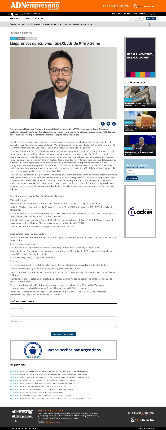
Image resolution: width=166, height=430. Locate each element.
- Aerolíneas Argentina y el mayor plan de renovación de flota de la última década (44, 383)
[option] (83, 24)
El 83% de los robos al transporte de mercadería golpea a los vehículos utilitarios (140, 128)
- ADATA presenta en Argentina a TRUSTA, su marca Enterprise (38, 386)
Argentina (21, 38)
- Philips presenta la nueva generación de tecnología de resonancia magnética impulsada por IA (49, 377)
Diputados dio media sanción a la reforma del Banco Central (138, 105)
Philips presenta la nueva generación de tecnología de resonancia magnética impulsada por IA (60, 24)
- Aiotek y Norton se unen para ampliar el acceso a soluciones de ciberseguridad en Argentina (48, 374)
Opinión (25, 19)
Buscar (150, 18)
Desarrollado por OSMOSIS (146, 428)
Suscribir (132, 178)
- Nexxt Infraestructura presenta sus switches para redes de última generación (43, 380)
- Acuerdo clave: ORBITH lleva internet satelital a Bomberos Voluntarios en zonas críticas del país (50, 398)
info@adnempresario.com (121, 8)
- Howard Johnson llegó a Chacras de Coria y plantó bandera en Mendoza (41, 389)
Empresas (27, 32)
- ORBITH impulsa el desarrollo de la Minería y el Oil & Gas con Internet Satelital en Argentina (49, 371)
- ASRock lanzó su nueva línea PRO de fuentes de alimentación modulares (41, 395)
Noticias (14, 19)
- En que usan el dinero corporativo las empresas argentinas (36, 392)
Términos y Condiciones (23, 428)
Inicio (13, 428)
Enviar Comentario (63, 334)
